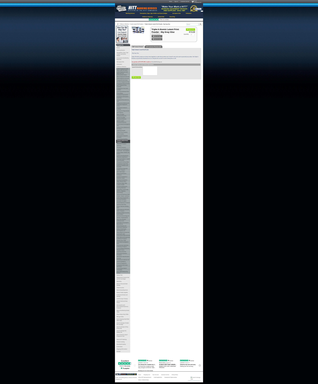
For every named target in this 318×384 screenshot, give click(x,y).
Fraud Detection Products (123, 202)
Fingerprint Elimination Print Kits (122, 97)
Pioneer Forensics (121, 147)
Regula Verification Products (121, 174)
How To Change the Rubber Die (121, 331)
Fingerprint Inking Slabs (123, 162)
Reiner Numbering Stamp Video (123, 311)
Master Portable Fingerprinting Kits (121, 118)
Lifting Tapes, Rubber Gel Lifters (123, 153)
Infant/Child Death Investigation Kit (121, 229)
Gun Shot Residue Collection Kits (121, 220)
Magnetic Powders (121, 144)
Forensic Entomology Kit (123, 216)
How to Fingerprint (122, 263)
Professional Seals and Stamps (122, 295)
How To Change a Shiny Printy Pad (122, 327)
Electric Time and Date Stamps (122, 284)
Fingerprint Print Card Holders (122, 89)
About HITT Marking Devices (144, 377)
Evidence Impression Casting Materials (122, 187)
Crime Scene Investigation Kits (123, 124)
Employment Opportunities (170, 377)
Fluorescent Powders (122, 139)
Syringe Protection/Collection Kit (123, 259)
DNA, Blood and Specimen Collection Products (123, 237)
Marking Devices (130, 13)
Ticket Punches (120, 287)
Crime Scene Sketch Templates (122, 269)
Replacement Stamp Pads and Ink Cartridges (123, 278)
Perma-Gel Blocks (121, 261)
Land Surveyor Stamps (122, 298)
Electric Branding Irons (122, 290)
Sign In (176, 1)
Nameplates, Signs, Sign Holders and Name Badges (153, 13)
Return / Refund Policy (143, 379)
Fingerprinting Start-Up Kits (123, 100)
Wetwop (119, 145)
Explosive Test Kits (121, 251)
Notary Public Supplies (122, 292)
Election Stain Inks (121, 204)
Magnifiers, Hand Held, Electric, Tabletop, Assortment (122, 191)
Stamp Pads (161, 16)
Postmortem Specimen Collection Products (122, 245)
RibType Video (120, 316)
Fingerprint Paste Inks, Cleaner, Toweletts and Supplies (122, 165)
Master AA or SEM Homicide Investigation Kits (123, 242)
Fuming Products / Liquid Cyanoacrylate (123, 159)
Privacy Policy (175, 374)
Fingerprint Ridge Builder (123, 111)
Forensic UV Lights (121, 201)
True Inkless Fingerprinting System (122, 94)
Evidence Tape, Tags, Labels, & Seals (122, 183)
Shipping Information (122, 349)
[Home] (117, 24)
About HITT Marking (122, 339)
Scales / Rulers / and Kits (123, 196)
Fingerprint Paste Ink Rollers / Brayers (122, 169)
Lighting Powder (121, 130)
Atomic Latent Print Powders (136, 24)
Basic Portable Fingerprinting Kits (121, 115)
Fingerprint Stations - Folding (122, 108)
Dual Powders (120, 134)
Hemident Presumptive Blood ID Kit (123, 223)
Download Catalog (121, 344)
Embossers (188, 13)
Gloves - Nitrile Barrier (122, 217)
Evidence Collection (147, 16)
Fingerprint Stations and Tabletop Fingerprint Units (123, 104)
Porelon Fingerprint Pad (123, 82)
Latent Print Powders (122, 132)
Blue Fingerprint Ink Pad (123, 76)
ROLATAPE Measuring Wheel (122, 272)
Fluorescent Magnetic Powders (122, 136)
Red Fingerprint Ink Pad (123, 78)
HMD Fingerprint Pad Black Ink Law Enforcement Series (122, 73)
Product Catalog (121, 342)
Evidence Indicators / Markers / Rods (122, 177)
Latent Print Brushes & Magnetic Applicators (122, 156)
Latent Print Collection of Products (123, 128)
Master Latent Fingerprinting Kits (121, 121)
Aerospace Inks (176, 13)
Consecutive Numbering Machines (123, 58)
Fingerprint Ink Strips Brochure (122, 265)
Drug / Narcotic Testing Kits (122, 206)
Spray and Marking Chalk (123, 194)
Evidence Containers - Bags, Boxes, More (122, 180)
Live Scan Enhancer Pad (123, 91)
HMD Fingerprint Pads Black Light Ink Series (122, 69)
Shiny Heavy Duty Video (122, 314)
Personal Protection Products (122, 254)
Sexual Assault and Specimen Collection (122, 226)
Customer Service (185, 1)
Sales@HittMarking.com (157, 61)
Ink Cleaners (120, 112)
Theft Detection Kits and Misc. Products (123, 210)
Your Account (156, 374)
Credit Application (158, 377)
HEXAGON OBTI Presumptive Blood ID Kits (123, 234)
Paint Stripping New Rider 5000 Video (123, 319)
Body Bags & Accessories (123, 232)
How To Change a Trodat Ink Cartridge (123, 323)
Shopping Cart (197, 2)
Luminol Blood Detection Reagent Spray (123, 249)
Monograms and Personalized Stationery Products (122, 306)
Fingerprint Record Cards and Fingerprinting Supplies (123, 85)
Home (170, 1)
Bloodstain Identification (123, 256)
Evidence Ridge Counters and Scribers (123, 213)
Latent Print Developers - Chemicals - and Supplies (123, 149)
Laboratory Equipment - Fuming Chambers (123, 198)
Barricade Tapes (121, 171)
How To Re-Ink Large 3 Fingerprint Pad (122, 335)
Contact (118, 351)
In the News (119, 346)
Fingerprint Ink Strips (122, 80)
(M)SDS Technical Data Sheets (122, 301)
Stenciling (172, 16)
